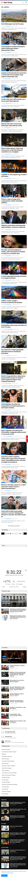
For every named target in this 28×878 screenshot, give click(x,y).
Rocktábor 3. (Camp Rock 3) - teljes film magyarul (18, 708)
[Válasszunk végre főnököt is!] (5, 828)
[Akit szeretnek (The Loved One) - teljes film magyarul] (5, 682)
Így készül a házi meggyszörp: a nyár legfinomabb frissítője (18, 810)
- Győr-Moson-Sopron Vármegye (8, 765)
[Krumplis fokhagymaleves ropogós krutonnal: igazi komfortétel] (5, 804)
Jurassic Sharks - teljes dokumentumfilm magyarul (16, 715)
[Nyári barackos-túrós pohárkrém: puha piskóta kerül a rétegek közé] (5, 817)
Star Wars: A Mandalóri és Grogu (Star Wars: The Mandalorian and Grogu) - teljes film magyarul (17, 688)
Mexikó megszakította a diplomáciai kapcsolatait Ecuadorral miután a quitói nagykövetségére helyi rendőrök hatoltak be (13, 378)
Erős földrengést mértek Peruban (12, 24)
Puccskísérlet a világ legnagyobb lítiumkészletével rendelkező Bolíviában (12, 351)
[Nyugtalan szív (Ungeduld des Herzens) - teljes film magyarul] (5, 702)
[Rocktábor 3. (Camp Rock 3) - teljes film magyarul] (5, 709)
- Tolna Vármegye (5, 786)
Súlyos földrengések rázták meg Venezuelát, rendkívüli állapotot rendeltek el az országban (12, 150)
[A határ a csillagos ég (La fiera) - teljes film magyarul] (5, 695)
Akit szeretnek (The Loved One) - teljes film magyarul (17, 681)
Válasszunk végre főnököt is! (16, 826)
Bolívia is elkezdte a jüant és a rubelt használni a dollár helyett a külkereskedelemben (13, 486)
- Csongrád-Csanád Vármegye (7, 761)
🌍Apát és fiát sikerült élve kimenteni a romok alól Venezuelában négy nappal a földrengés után (13, 74)
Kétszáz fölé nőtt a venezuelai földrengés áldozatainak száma (11, 124)
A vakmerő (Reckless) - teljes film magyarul (17, 666)
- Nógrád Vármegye (5, 777)
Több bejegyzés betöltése (13, 525)
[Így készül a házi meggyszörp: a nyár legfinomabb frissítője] (5, 811)
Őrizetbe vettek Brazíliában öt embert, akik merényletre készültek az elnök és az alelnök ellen (13, 251)
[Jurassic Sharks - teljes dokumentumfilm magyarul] (5, 716)
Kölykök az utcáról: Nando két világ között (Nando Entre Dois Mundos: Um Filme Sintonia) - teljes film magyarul (17, 674)
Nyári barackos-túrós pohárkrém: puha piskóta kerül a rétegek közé (17, 816)
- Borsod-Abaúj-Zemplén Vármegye (8, 751)
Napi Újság (8, 2)
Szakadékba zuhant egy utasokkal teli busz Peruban (14, 326)
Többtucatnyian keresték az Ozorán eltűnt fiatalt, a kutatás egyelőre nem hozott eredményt (18, 617)
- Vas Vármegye (4, 789)
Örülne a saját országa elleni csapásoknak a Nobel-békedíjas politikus (12, 201)
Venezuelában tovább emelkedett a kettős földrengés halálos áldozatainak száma (13, 48)
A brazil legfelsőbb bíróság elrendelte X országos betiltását (14, 277)
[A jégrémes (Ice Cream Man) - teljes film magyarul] (5, 722)
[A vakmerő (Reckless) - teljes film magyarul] (5, 667)
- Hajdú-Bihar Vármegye (6, 768)
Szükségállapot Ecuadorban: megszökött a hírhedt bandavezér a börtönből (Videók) (13, 406)
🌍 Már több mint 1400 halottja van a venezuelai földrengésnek (13, 100)
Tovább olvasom (9, 872)
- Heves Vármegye (5, 770)
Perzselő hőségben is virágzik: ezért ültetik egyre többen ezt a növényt (18, 833)
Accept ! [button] (4, 875)
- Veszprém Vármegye (6, 791)
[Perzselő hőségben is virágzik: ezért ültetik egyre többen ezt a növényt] (5, 834)
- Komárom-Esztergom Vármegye (8, 775)
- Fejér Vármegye (5, 763)
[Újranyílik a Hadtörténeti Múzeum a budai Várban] (5, 852)
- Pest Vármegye (4, 779)
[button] (2, 2)
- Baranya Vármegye (5, 749)
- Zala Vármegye (4, 793)
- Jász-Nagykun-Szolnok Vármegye (9, 772)
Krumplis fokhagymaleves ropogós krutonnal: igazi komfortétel (17, 803)
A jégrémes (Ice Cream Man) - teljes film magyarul (18, 721)
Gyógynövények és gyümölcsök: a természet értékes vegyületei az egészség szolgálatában (17, 841)
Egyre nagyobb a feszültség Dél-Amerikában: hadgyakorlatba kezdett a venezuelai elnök (13, 432)
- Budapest (3, 754)
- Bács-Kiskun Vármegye (6, 756)
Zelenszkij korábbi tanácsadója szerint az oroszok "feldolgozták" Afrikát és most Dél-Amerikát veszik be (13, 513)
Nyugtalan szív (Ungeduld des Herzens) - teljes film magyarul (17, 701)
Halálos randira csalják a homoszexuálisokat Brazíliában (11, 301)
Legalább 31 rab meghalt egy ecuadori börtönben (14, 175)
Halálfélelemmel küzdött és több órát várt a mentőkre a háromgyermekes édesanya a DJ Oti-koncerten (18, 610)
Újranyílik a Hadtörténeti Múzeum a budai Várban (17, 850)
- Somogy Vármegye (5, 782)
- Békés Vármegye (5, 758)
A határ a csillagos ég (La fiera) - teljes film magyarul (17, 694)
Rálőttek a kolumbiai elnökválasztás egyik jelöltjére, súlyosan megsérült (13, 226)
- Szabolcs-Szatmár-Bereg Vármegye (9, 784)
